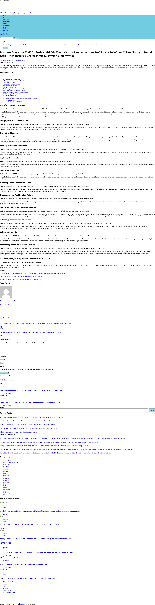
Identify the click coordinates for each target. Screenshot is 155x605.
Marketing (6, 22)
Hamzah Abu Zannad (9, 318)
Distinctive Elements (10, 82)
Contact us (6, 587)
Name (2, 360)
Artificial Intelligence (9, 461)
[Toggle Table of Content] (1, 76)
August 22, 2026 (6, 406)
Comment (3, 357)
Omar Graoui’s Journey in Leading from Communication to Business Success (30, 402)
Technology (6, 493)
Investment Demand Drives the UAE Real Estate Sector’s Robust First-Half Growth (25, 421)
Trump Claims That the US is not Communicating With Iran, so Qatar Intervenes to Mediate (28, 424)
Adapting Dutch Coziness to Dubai (14, 89)
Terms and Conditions (9, 592)
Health (5, 473)
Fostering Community (10, 85)
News (5, 23)
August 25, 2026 (6, 394)
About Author (12, 100)
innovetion (6, 477)
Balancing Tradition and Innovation (15, 94)
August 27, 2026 (6, 581)
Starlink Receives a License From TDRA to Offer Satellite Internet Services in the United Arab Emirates (31, 417)
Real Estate (6, 25)
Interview (6, 20)
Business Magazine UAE (8, 60)
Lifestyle (6, 480)
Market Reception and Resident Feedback (16, 92)
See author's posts (5, 304)
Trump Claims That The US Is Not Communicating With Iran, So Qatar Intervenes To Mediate (28, 446)
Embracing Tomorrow (10, 87)
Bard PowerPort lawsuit (10, 463)
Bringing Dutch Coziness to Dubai (14, 81)
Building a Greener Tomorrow (13, 84)
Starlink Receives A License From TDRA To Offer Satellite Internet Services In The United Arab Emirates (32, 438)
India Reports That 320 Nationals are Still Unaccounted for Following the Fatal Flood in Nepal (28, 428)
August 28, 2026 (6, 514)
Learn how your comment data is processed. (37, 376)
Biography (6, 464)
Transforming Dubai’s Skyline (13, 79)
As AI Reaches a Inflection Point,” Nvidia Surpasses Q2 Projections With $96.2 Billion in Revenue (95, 438)
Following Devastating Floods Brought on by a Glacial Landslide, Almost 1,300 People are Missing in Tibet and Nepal (96, 449)
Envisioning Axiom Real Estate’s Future (16, 97)
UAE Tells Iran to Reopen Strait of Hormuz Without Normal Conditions (27, 578)
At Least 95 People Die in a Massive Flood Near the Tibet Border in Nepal (75, 442)
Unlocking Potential (10, 95)
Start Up (5, 27)
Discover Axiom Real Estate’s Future (14, 90)
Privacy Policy (7, 590)
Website (2, 366)
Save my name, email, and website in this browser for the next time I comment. (28, 369)
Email (2, 363)
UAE (4, 29)
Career (5, 18)
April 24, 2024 (20, 60)
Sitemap (5, 585)
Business (6, 16)
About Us (5, 588)
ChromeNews (24, 604)
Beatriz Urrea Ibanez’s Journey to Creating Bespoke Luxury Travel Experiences (31, 390)
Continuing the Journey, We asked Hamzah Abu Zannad (21, 98)
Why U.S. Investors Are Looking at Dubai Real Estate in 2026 (18, 432)
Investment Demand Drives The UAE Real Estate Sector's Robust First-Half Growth (25, 442)
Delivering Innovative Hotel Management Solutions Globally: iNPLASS (21, 276)
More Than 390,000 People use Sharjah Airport (73, 446)
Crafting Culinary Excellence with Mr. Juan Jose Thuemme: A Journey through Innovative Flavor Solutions (32, 273)
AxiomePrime (7, 267)
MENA (5, 486)
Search (2, 407)
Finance (5, 471)
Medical (5, 484)
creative (5, 470)
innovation (6, 475)
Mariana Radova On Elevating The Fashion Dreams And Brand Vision (21, 279)
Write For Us (7, 31)
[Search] (0, 36)
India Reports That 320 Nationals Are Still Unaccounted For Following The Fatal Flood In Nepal (29, 449)
